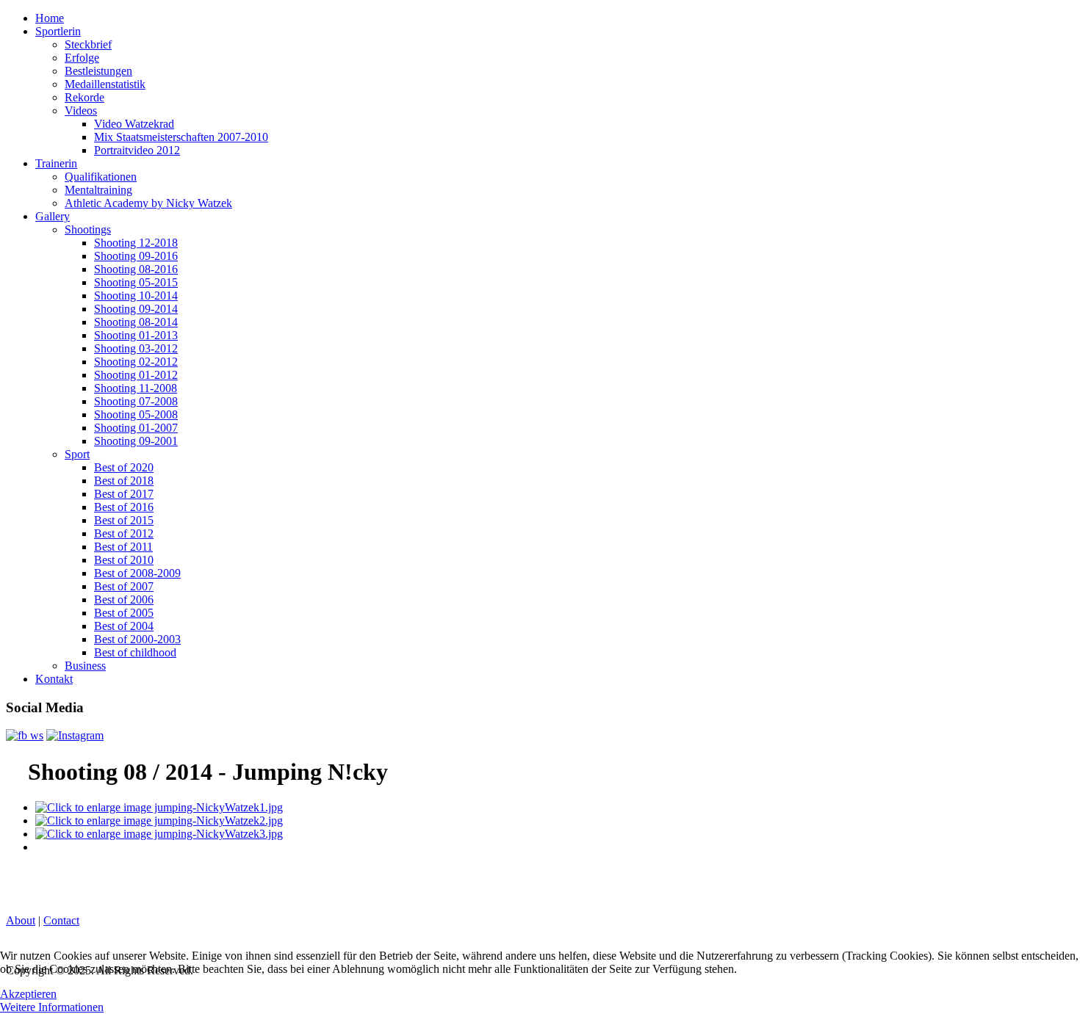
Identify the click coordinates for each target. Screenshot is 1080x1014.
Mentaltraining (98, 190)
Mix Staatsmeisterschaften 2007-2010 (181, 137)
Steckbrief (88, 44)
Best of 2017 (124, 494)
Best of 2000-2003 (137, 639)
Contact (61, 920)
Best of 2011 (123, 546)
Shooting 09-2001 (136, 441)
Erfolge (82, 57)
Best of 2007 (124, 586)
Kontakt (54, 679)
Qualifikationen (101, 176)
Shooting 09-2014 (136, 309)
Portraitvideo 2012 (137, 150)
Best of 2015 (124, 520)
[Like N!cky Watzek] (24, 735)
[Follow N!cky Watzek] (75, 735)
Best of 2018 (124, 480)
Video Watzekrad (134, 123)
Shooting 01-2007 (136, 427)
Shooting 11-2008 (135, 388)
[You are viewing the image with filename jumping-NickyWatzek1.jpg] (159, 807)
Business (85, 665)
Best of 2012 (124, 533)
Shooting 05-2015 (136, 282)
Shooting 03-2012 (136, 348)
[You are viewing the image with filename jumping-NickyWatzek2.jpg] (159, 820)
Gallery (52, 216)
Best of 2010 (124, 560)
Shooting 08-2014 (136, 322)
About (20, 920)
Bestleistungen (98, 71)
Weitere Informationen (52, 1007)
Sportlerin (58, 31)
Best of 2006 (124, 599)
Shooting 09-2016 (136, 256)
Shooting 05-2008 (136, 414)
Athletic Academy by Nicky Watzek (148, 203)
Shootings (88, 229)
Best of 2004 (124, 626)
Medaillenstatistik (105, 84)
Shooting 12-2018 (136, 242)
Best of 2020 (124, 467)
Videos (81, 110)
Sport (77, 454)
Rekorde (84, 97)
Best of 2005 (124, 612)
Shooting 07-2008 (136, 401)
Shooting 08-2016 (136, 269)
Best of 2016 (124, 507)
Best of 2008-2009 (137, 573)
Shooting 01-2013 (136, 335)
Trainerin (56, 163)
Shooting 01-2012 (136, 375)
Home (49, 18)
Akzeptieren (28, 994)
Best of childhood (135, 652)
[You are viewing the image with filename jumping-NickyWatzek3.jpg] (159, 834)
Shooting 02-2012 (136, 361)
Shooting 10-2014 (136, 295)
